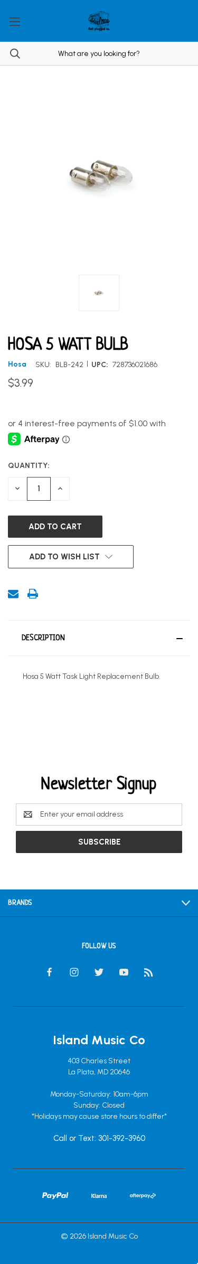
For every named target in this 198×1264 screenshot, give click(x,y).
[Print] (32, 593)
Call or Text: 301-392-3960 (99, 1139)
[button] (99, 638)
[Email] (13, 593)
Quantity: (29, 465)
